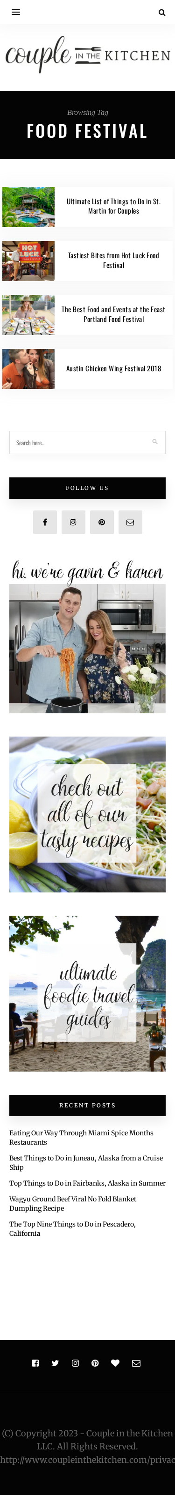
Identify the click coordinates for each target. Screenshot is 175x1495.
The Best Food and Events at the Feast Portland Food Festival (114, 314)
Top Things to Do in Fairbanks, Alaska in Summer (87, 1183)
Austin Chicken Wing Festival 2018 (113, 368)
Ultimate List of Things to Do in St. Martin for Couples (114, 206)
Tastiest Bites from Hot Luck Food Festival (114, 260)
